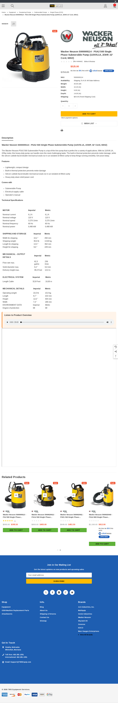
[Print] (62, 130)
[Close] (115, 1)
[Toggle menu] (3, 5)
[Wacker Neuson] (89, 39)
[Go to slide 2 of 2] (60, 550)
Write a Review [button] (89, 61)
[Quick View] (16, 495)
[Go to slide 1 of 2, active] (57, 550)
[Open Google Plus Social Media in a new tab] (65, 592)
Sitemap (43, 621)
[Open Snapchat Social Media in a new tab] (72, 592)
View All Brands (86, 635)
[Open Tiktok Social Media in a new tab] (59, 592)
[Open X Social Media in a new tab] (45, 592)
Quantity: (64, 101)
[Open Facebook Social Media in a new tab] (52, 592)
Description (7, 138)
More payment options (69, 118)
